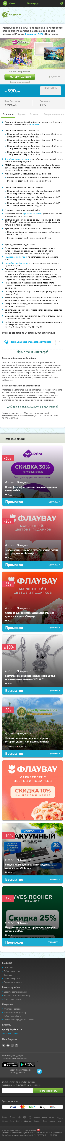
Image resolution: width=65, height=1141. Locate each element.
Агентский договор (13, 1008)
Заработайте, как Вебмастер (17, 995)
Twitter (12, 1045)
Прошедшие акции (12, 999)
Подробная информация (16, 263)
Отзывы (34, 114)
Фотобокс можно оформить (18, 159)
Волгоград (32, 3)
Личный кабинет (61, 3)
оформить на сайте (32, 213)
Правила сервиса (12, 978)
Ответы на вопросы (13, 982)
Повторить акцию (20, 76)
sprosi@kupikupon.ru (12, 1029)
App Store (10, 1064)
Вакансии (8, 975)
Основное (8, 114)
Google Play (27, 1064)
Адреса (22, 114)
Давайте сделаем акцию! (15, 991)
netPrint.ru (35, 124)
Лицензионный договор (15, 1012)
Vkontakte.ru (8, 1045)
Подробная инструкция (16, 256)
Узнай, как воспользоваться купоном (31, 341)
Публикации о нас (12, 971)
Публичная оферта (12, 1016)
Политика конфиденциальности (19, 1019)
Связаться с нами (10, 1033)
